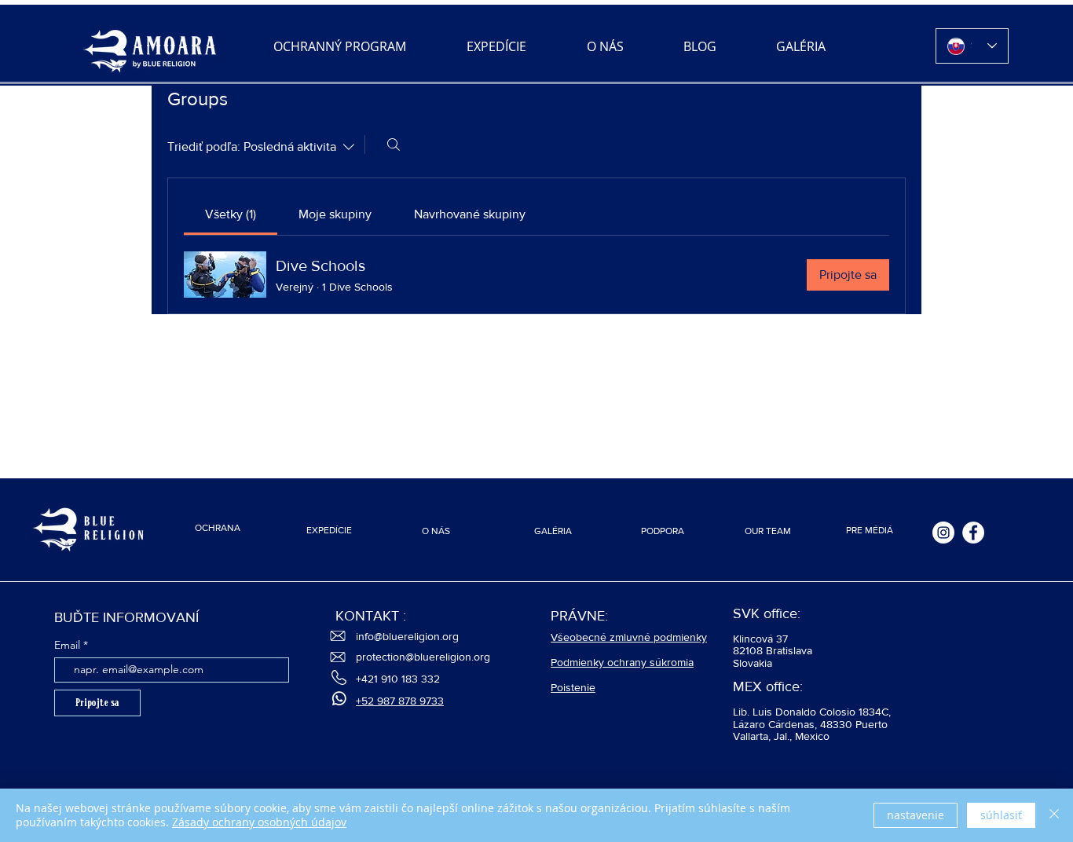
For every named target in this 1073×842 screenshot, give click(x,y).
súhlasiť (1001, 814)
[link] (230, 214)
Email (67, 644)
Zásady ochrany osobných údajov (259, 822)
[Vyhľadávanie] (393, 144)
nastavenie (915, 814)
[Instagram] (943, 533)
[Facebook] (973, 533)
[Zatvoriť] (1054, 815)
